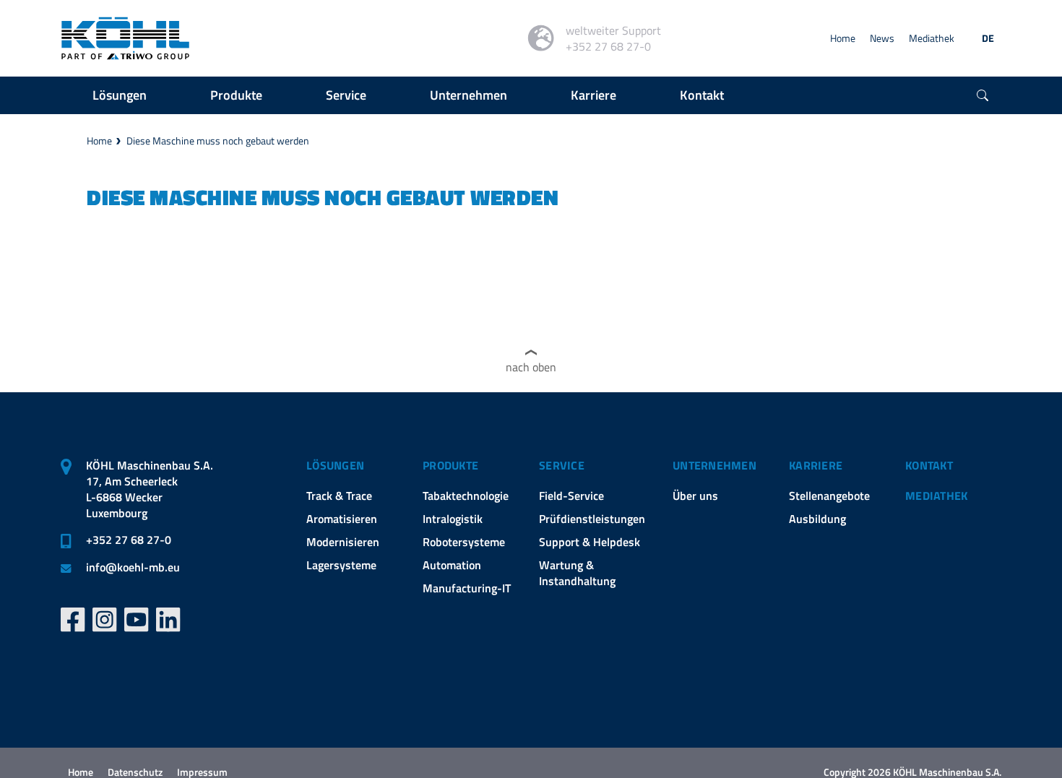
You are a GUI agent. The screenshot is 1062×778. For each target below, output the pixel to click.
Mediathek (931, 38)
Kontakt (929, 465)
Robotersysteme (464, 541)
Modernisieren (342, 541)
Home (842, 38)
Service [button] (346, 95)
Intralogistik (453, 518)
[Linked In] (168, 620)
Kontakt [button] (702, 95)
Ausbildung (817, 518)
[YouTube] (136, 620)
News (882, 38)
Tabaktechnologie (466, 495)
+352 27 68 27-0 (128, 539)
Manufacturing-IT (467, 588)
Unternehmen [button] (468, 95)
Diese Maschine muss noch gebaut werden (217, 140)
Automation (452, 565)
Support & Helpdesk (589, 541)
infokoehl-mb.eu (133, 567)
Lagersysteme (341, 565)
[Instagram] (104, 620)
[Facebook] (73, 620)
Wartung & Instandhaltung (577, 572)
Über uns (695, 495)
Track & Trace (339, 495)
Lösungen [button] (119, 95)
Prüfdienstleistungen (592, 518)
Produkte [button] (236, 95)
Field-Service (571, 495)
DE (988, 38)
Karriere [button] (593, 95)
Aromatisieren (341, 518)
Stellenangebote (829, 495)
